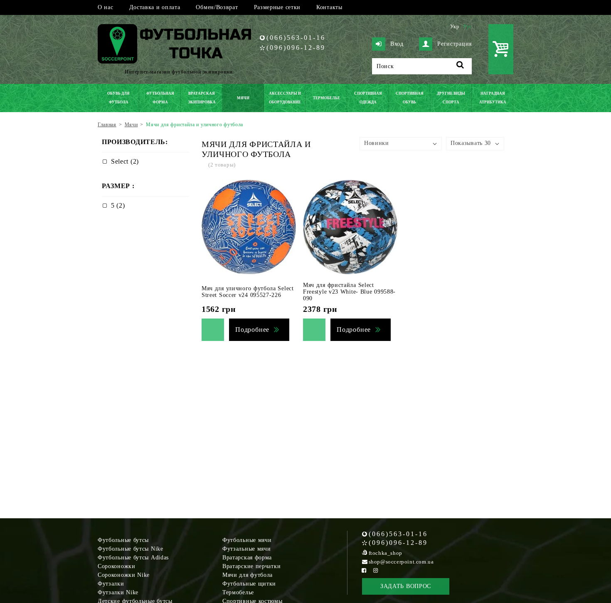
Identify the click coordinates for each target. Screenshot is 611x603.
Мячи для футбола (247, 575)
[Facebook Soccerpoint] (364, 570)
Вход (397, 44)
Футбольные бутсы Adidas (133, 557)
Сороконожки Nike (124, 575)
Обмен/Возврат (217, 7)
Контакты (329, 7)
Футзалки (111, 584)
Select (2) (125, 161)
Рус (467, 26)
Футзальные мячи (246, 549)
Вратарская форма (247, 557)
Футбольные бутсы (123, 540)
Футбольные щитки (249, 584)
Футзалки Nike (118, 592)
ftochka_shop (385, 553)
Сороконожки (117, 566)
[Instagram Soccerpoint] (375, 570)
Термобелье (238, 592)
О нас (105, 7)
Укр (454, 26)
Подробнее (252, 329)
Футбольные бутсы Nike (130, 549)
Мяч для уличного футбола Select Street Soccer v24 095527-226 (248, 291)
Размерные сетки (277, 7)
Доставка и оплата (154, 7)
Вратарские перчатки (251, 566)
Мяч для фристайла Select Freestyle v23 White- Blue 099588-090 (349, 292)
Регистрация (454, 44)
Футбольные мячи (247, 540)
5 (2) (118, 205)
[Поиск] (460, 66)
